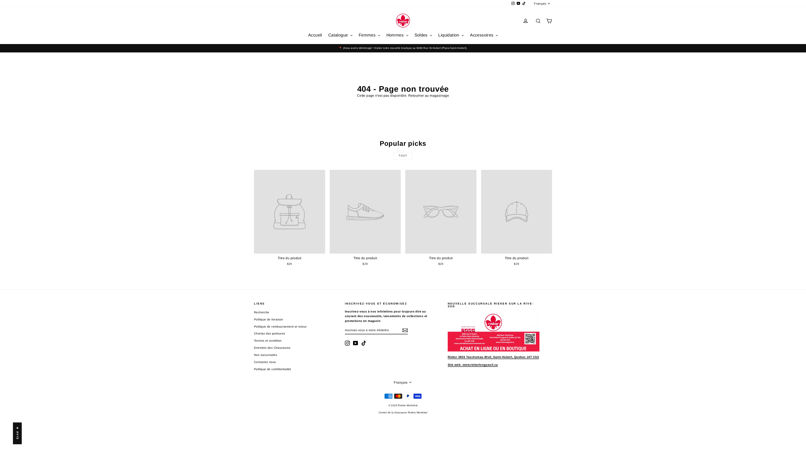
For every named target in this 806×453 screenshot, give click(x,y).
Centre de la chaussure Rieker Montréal (403, 412)
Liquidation (449, 35)
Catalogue (338, 35)
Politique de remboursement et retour (280, 326)
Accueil (315, 35)
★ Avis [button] (17, 433)
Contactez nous (265, 362)
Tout (403, 155)
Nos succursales (265, 355)
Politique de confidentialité (272, 369)
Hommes (395, 35)
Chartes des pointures (269, 333)
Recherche (261, 312)
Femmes (368, 35)
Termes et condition (268, 340)
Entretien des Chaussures (272, 347)
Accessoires (482, 35)
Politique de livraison (268, 319)
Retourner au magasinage (428, 95)
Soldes (422, 35)
